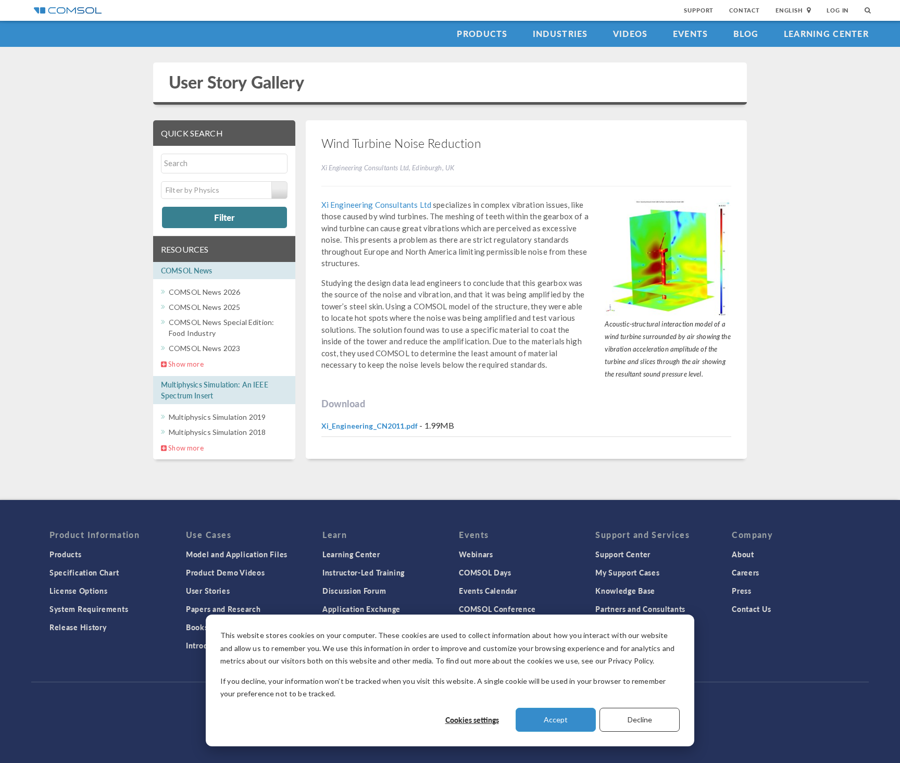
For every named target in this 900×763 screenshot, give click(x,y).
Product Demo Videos (225, 572)
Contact (744, 10)
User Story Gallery (236, 82)
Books (197, 627)
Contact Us (751, 609)
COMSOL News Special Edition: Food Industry (221, 327)
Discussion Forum (354, 590)
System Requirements (88, 609)
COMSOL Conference (497, 609)
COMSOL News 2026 (204, 291)
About (743, 554)
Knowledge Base (625, 590)
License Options (78, 590)
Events (690, 34)
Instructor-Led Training (363, 572)
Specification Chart (84, 572)
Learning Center (826, 34)
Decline (640, 719)
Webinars (476, 554)
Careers (745, 572)
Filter (224, 217)
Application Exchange (361, 609)
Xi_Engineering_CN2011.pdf (369, 425)
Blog (746, 34)
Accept (556, 719)
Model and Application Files (237, 554)
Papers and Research (223, 609)
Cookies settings (472, 720)
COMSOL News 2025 (204, 307)
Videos (630, 34)
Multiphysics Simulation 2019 (217, 416)
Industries (560, 34)
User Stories (208, 590)
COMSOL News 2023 (204, 348)
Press (742, 590)
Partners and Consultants (640, 609)
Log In (838, 10)
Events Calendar (488, 590)
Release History (78, 627)
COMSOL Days (485, 572)
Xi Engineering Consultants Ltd (376, 204)
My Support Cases (627, 572)
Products (482, 34)
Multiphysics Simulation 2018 (217, 432)
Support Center (623, 554)
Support (699, 10)
